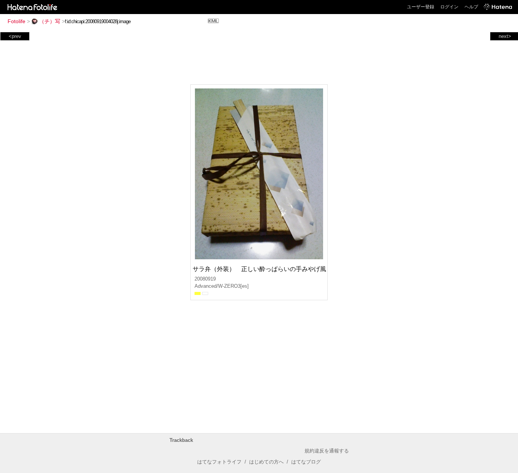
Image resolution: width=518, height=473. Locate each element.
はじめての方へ (266, 462)
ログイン (449, 6)
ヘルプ (471, 6)
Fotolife (16, 21)
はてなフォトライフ (219, 462)
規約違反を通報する (327, 451)
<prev (15, 36)
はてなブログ (306, 462)
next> (505, 36)
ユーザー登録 (420, 6)
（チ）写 (49, 21)
